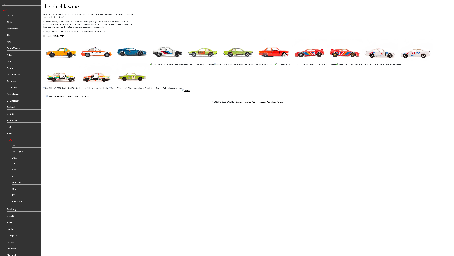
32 (13, 164)
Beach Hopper (13, 100)
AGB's (254, 101)
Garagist (239, 101)
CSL (14, 188)
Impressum (262, 101)
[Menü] (448, 4)
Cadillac (10, 229)
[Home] (426, 4)
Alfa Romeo (12, 28)
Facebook (60, 96)
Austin (10, 68)
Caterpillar (12, 235)
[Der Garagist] (441, 4)
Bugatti (11, 216)
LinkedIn (69, 96)
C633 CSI (16, 182)
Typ (4, 3)
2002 (14, 157)
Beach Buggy (13, 94)
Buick (9, 222)
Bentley (10, 113)
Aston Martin (13, 48)
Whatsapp (85, 96)
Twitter (77, 96)
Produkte (247, 101)
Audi (9, 61)
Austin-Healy (13, 74)
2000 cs (16, 145)
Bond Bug (11, 209)
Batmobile (12, 87)
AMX (9, 41)
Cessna (10, 242)
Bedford (11, 107)
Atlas (9, 55)
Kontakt (280, 101)
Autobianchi (13, 81)
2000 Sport (17, 151)
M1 (13, 194)
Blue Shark (12, 120)
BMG (9, 133)
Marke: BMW (59, 36)
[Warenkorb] (433, 4)
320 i (14, 170)
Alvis (9, 35)
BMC (9, 127)
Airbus (10, 15)
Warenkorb (271, 101)
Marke (6, 10)
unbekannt (17, 201)
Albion (10, 22)
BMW (9, 140)
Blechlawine (47, 36)
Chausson (11, 248)
